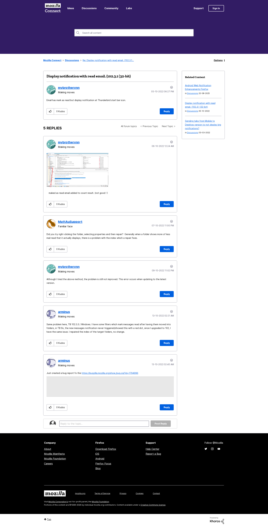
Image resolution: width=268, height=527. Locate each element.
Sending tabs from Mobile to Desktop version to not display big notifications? (203, 125)
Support (199, 8)
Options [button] (218, 60)
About (47, 449)
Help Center (152, 449)
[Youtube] (218, 448)
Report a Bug (153, 453)
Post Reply (161, 423)
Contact (156, 493)
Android (99, 458)
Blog (97, 468)
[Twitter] (205, 448)
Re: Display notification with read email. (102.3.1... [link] (108, 60)
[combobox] (134, 32)
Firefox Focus (103, 463)
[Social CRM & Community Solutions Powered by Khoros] (217, 520)
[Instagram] (212, 448)
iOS (97, 453)
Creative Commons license (153, 505)
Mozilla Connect (52, 8)
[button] (50, 111)
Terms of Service (102, 493)
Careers (48, 463)
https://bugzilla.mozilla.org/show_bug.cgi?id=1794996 (110, 373)
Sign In (216, 8)
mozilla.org (80, 493)
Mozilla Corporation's (58, 501)
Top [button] (49, 519)
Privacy (123, 493)
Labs (129, 8)
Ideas (70, 8)
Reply (167, 111)
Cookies (139, 493)
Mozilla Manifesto (54, 453)
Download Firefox (105, 449)
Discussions (89, 8)
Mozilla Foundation (55, 458)
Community (111, 8)
